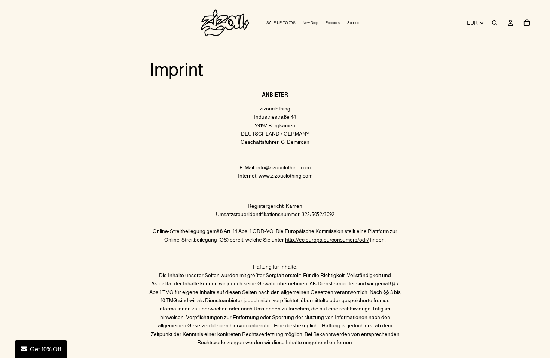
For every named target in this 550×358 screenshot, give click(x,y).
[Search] (494, 23)
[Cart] (527, 23)
